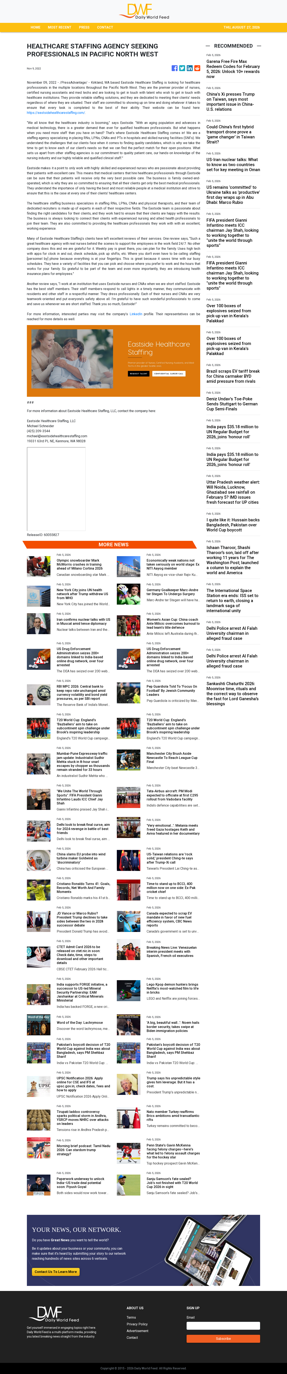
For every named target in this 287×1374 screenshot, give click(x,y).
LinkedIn (136, 314)
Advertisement (137, 1331)
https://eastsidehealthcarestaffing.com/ (56, 113)
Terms (131, 1317)
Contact (132, 1338)
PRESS (84, 27)
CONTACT (105, 27)
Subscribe (223, 1339)
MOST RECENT (59, 27)
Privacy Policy (137, 1324)
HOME (35, 27)
